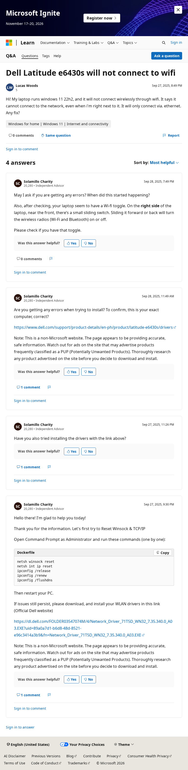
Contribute (92, 756)
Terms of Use (14, 763)
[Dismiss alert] (178, 10)
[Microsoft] (9, 43)
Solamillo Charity (38, 181)
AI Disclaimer (15, 756)
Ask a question (166, 55)
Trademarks (77, 763)
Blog (70, 756)
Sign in (176, 42)
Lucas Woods (27, 85)
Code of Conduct (44, 763)
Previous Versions (46, 756)
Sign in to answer (20, 727)
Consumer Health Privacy (148, 756)
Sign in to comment (22, 149)
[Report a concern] (51, 259)
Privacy (112, 756)
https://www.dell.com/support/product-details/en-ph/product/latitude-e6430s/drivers (93, 327)
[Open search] (164, 42)
